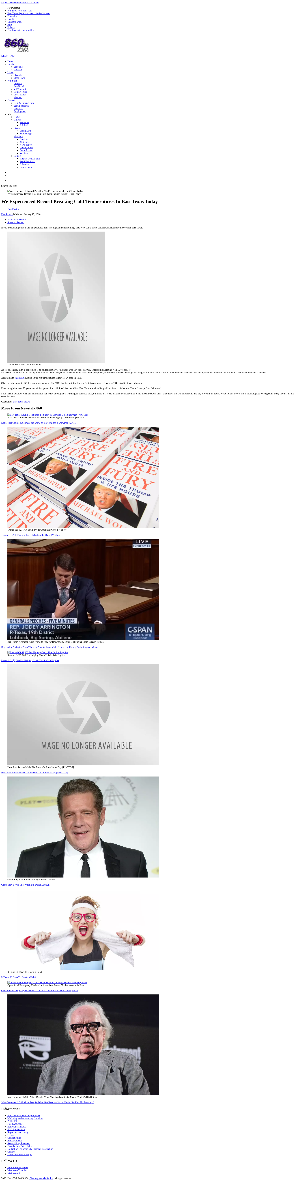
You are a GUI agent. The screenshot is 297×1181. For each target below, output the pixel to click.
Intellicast (19, 377)
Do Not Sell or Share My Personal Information (30, 1149)
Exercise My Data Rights (19, 1146)
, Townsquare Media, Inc (41, 1178)
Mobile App (19, 78)
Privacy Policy (14, 1140)
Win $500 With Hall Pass (19, 10)
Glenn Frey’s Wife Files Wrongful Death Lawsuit (25, 884)
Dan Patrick (7, 214)
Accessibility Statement (18, 1143)
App (9, 24)
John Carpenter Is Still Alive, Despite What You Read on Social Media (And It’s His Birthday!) (47, 1102)
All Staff (18, 69)
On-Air (11, 64)
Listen (10, 72)
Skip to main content (11, 2)
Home (10, 61)
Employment (20, 111)
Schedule (18, 66)
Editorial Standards (16, 1126)
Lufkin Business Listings (19, 1154)
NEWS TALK (8, 56)
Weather (18, 97)
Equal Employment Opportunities (23, 1115)
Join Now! (19, 86)
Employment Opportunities (20, 30)
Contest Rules (20, 91)
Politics (11, 27)
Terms (10, 1135)
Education (12, 16)
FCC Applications (16, 1129)
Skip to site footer (30, 2)
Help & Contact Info (24, 103)
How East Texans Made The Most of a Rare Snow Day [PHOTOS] (34, 772)
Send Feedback (21, 105)
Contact (11, 100)
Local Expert (20, 94)
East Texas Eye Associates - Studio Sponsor (28, 13)
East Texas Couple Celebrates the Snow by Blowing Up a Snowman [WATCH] (40, 423)
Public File (12, 1121)
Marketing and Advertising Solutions (25, 1118)
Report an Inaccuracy (17, 1132)
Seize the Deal (14, 21)
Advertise (18, 108)
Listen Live (19, 75)
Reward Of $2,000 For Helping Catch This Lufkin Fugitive (30, 660)
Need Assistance (15, 1124)
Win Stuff (12, 80)
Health (10, 19)
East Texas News (21, 401)
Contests (18, 83)
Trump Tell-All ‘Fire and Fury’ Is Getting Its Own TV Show (30, 535)
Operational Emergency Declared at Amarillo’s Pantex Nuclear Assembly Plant (39, 990)
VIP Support (20, 89)
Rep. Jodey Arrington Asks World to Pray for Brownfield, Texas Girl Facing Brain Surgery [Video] (49, 647)
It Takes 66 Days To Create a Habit (18, 977)
